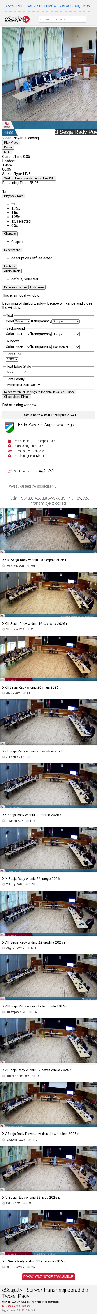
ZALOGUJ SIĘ (70, 6)
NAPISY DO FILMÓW (41, 6)
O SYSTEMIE (14, 6)
